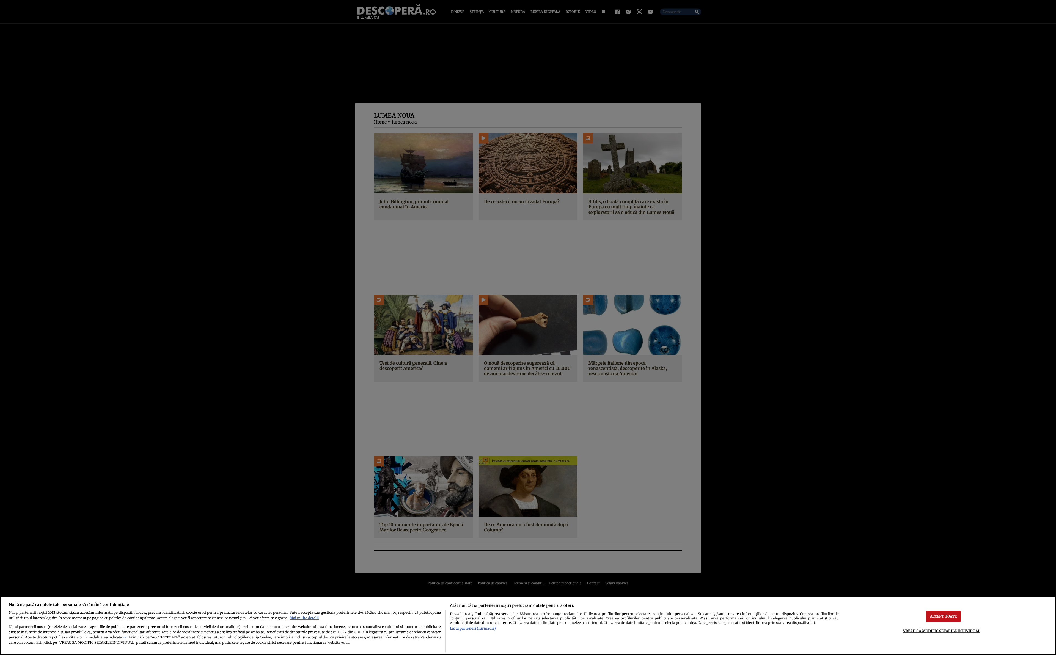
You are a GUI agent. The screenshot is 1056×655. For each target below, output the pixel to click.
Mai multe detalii (304, 618)
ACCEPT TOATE (943, 616)
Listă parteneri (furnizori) (473, 628)
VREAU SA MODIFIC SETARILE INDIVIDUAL (941, 631)
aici (125, 637)
